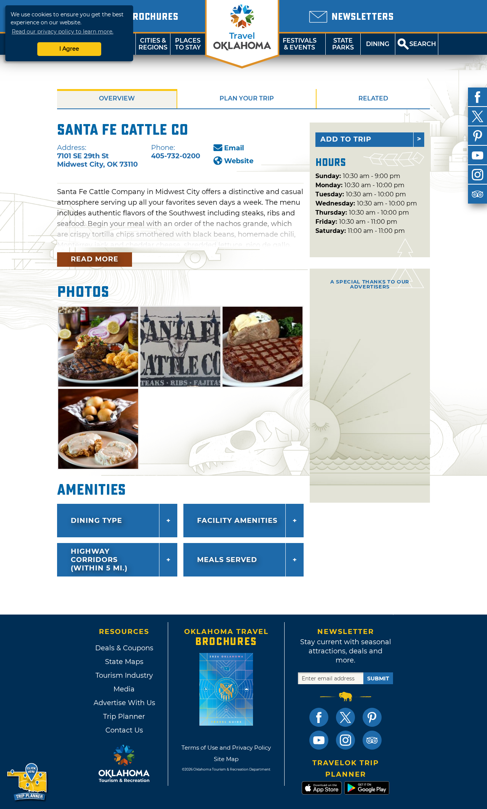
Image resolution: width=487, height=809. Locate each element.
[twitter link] (345, 717)
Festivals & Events (300, 44)
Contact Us (124, 730)
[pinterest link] (372, 717)
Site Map (226, 759)
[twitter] (477, 116)
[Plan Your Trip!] (27, 782)
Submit (378, 678)
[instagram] (477, 174)
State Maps (124, 662)
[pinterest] (477, 135)
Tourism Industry (124, 675)
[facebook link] (318, 717)
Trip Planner (124, 716)
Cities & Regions (152, 44)
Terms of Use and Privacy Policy (226, 747)
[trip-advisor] (477, 194)
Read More (94, 259)
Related (373, 98)
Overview (117, 98)
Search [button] (422, 44)
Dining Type (96, 520)
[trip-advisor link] (372, 740)
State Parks (343, 44)
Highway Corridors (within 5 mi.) (99, 559)
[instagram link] (345, 740)
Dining (377, 44)
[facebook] (477, 97)
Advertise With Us (124, 703)
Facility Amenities (237, 520)
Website (238, 161)
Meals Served (227, 560)
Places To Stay (188, 44)
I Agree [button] (69, 48)
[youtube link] (318, 740)
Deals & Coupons (124, 648)
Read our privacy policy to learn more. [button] (62, 31)
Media (124, 689)
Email (234, 148)
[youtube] (477, 155)
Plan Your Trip (247, 98)
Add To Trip (345, 139)
